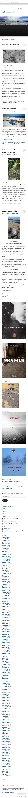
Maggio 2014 (5, 753)
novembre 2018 (6, 669)
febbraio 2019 (5, 664)
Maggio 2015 (5, 735)
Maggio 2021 (5, 625)
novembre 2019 (6, 650)
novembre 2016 (6, 706)
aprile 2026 (5, 538)
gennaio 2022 (5, 612)
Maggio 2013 (5, 772)
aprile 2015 (5, 736)
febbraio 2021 (5, 629)
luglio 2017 (4, 694)
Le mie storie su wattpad (7, 28)
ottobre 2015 (5, 727)
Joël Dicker (15, 143)
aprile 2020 (5, 644)
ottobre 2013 (5, 764)
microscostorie (8, 102)
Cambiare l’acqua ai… (21, 530)
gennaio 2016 (5, 722)
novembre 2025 (6, 543)
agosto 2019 (5, 655)
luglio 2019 (5, 656)
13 (24, 109)
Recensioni (11, 31)
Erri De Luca (13, 34)
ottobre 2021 (5, 617)
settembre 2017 (6, 691)
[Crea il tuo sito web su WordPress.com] (14, 1)
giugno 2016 (5, 714)
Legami (4, 511)
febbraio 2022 (5, 611)
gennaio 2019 (5, 666)
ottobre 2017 (5, 689)
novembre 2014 (6, 744)
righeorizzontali (8, 12)
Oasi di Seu (10, 204)
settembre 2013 (6, 766)
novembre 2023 (6, 578)
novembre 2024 (6, 559)
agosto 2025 (5, 546)
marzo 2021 (5, 628)
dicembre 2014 (5, 742)
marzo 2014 (5, 757)
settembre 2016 (6, 710)
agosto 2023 (5, 582)
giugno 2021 (5, 623)
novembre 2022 (6, 597)
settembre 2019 (6, 653)
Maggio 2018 (5, 678)
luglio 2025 (5, 548)
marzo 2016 (5, 719)
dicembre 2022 (5, 595)
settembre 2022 (6, 600)
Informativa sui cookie (9, 792)
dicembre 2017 (5, 686)
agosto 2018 (5, 673)
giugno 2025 (5, 549)
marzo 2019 (5, 662)
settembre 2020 (6, 636)
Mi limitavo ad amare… (9, 531)
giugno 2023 (5, 586)
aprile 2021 (5, 626)
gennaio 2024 (5, 575)
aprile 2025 (5, 551)
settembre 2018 (6, 672)
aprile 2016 (5, 717)
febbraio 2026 (5, 540)
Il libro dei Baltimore (9, 109)
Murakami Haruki (19, 31)
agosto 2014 (5, 749)
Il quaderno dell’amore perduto (10, 512)
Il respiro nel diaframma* (10, 45)
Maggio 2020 (5, 642)
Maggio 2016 (5, 716)
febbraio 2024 (5, 573)
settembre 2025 (6, 545)
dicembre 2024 (5, 557)
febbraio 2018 (5, 683)
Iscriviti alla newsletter (7, 491)
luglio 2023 (5, 584)
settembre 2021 (6, 619)
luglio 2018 (5, 675)
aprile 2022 (5, 608)
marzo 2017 (5, 700)
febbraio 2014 (5, 758)
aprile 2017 (4, 699)
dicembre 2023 (5, 576)
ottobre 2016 (5, 708)
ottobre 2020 (5, 634)
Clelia (22, 101)
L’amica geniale (5, 34)
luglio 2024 (5, 565)
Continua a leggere (7, 98)
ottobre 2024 (5, 560)
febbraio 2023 (5, 592)
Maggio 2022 (5, 606)
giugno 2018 (5, 677)
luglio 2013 (5, 769)
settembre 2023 (6, 581)
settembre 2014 (6, 747)
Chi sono (4, 26)
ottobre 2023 (5, 579)
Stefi (5, 521)
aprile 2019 (5, 661)
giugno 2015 (5, 733)
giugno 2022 (5, 604)
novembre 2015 (6, 725)
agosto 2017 (5, 692)
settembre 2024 (6, 562)
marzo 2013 (5, 775)
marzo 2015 (5, 738)
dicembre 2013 (5, 761)
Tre (8, 526)
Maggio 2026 (5, 537)
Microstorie (17, 28)
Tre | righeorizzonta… (9, 530)
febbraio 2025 (5, 554)
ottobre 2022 (5, 598)
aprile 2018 (5, 680)
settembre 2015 (6, 728)
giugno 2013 (5, 771)
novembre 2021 (6, 615)
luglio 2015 (5, 732)
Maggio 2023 (5, 587)
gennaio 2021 (5, 631)
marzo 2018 (5, 681)
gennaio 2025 (5, 556)
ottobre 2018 (5, 670)
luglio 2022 (5, 603)
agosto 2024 (5, 564)
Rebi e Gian (4, 31)
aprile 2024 (5, 570)
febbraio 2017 (5, 702)
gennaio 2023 (5, 593)
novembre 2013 (6, 763)
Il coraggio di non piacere (8, 506)
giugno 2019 (5, 658)
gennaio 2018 (5, 684)
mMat (5, 528)
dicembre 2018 (5, 667)
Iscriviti (4, 500)
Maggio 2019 (5, 659)
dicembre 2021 (5, 614)
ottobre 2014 (5, 746)
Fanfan (3, 508)
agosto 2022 (5, 601)
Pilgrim (4, 509)
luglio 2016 (5, 713)
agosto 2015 (5, 730)
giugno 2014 (5, 752)
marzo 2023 (5, 590)
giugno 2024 (5, 567)
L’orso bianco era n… (12, 521)
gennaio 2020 (5, 647)
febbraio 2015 (5, 739)
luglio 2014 (5, 750)
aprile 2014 (5, 755)
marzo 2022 (5, 609)
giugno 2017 (5, 695)
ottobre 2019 (5, 651)
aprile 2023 (5, 589)
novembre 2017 (5, 688)
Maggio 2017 (5, 697)
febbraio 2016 (5, 721)
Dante (3, 102)
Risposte (15, 102)
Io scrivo (10, 26)
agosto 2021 (5, 620)
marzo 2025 (5, 553)
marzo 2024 (5, 571)
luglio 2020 (5, 639)
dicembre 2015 (5, 724)
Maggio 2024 (5, 568)
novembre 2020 (6, 633)
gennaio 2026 (5, 542)
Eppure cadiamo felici (9, 211)
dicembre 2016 (5, 705)
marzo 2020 (5, 645)
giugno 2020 (5, 640)
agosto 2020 (5, 637)
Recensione (19, 294)
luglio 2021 (5, 622)
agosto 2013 (5, 768)
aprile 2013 (5, 774)
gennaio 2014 (5, 760)
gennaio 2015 (5, 741)
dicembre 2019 (5, 648)
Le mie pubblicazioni (18, 26)
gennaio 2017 (5, 703)
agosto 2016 (5, 711)
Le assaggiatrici (20, 531)
